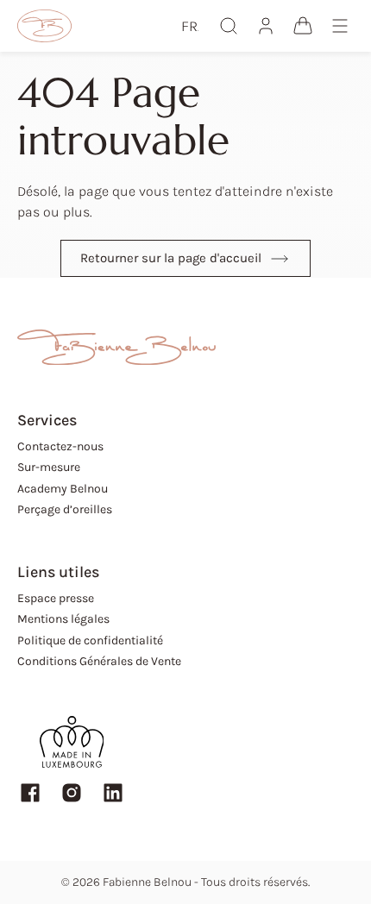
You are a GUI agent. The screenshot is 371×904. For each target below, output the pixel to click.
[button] (189, 26)
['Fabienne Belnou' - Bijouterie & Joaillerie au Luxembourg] (44, 25)
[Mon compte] (265, 26)
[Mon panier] (302, 26)
